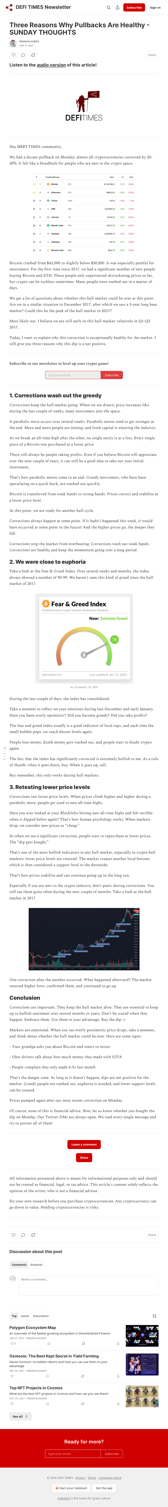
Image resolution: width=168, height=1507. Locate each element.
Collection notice (110, 1478)
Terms (92, 1478)
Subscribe (134, 7)
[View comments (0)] (23, 55)
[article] (84, 1336)
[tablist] (27, 1265)
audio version (51, 64)
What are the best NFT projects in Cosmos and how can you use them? (59, 1394)
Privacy (80, 1478)
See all (18, 1416)
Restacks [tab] (36, 1265)
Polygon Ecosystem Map (32, 1327)
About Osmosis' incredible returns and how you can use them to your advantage (58, 1364)
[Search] (108, 7)
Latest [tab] (25, 1316)
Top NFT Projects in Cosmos (36, 1388)
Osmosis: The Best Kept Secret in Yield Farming (54, 1356)
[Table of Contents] (4, 753)
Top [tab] (14, 1316)
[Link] (3, 65)
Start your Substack (73, 1488)
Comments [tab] (19, 1265)
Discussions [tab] (41, 1316)
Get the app (104, 1488)
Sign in (155, 7)
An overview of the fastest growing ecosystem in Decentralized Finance (59, 1333)
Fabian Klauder (29, 41)
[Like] (13, 55)
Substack (64, 1498)
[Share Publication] (118, 7)
